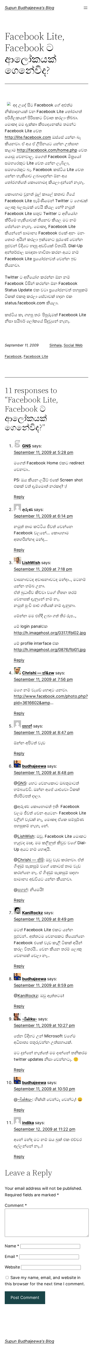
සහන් (27, 726)
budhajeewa (34, 766)
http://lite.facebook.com (28, 137)
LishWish (31, 562)
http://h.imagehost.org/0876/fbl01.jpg (50, 649)
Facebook (13, 356)
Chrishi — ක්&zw (38, 673)
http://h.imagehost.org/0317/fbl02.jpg (50, 632)
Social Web (73, 345)
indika (28, 1122)
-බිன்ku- (29, 1019)
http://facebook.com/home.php (47, 150)
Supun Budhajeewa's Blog (29, 7)
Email (11, 1256)
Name (12, 1246)
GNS (26, 446)
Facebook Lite (36, 356)
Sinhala (55, 345)
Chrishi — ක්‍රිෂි (31, 859)
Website (12, 1267)
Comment (16, 1205)
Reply (19, 496)
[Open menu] (85, 8)
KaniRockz (32, 912)
